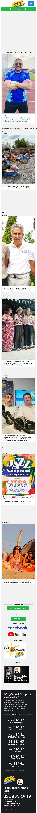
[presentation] (2, 209)
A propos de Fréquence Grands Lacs (14, 770)
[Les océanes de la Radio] (18, 650)
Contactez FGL (18, 619)
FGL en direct (18, 8)
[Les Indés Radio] (18, 674)
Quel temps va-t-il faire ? (18, 608)
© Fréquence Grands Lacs (11, 809)
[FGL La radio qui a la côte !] (18, 5)
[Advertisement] (18, 31)
